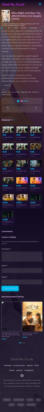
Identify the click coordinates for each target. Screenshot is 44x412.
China (36, 365)
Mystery (22, 24)
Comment (6, 249)
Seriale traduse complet (16, 25)
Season (7, 119)
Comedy (4, 24)
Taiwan (12, 370)
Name (5, 266)
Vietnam (19, 370)
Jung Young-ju (6, 94)
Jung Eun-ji (35, 92)
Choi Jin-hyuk (15, 92)
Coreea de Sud (13, 24)
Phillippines (28, 370)
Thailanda (7, 365)
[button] (20, 342)
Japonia (29, 365)
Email (4, 277)
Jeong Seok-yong (26, 92)
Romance (29, 24)
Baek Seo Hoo (6, 92)
